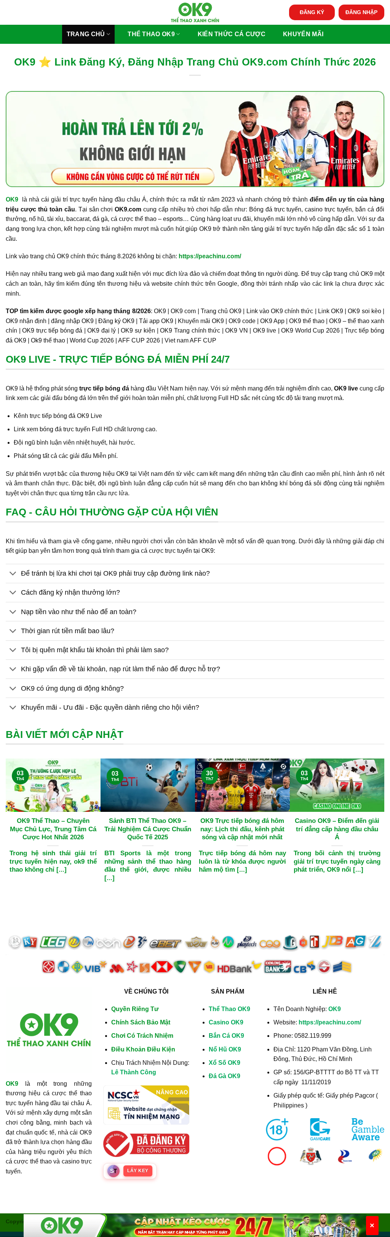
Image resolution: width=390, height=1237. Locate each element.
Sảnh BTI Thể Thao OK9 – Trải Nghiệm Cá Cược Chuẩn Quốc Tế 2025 (147, 829)
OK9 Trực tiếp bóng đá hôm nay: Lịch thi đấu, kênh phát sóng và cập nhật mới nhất (242, 829)
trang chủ (86, 34)
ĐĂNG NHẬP (361, 12)
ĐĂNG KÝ (312, 12)
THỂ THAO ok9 (151, 34)
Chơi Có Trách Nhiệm (142, 1035)
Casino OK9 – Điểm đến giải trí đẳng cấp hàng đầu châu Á (337, 829)
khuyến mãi (303, 34)
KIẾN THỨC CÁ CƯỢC (231, 34)
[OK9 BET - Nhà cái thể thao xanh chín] (195, 12)
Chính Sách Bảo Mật (140, 1022)
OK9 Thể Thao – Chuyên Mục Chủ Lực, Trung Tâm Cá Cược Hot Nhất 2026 (53, 829)
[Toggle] (13, 574)
